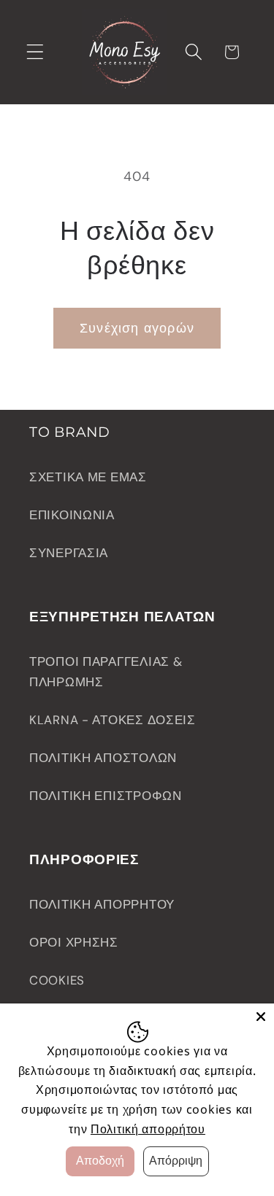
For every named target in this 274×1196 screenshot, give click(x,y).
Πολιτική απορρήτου (148, 1129)
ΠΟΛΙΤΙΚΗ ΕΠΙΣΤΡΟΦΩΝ (105, 796)
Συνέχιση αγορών (137, 328)
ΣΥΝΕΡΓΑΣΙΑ (68, 553)
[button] (35, 52)
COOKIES (57, 980)
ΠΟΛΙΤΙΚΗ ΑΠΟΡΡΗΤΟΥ (102, 904)
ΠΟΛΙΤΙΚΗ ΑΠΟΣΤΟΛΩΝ (103, 758)
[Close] (261, 1016)
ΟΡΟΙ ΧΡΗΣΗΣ (73, 942)
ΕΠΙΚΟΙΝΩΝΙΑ (72, 515)
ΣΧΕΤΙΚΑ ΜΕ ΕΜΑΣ (88, 477)
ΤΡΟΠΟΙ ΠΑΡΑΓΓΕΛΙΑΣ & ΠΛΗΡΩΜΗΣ (105, 671)
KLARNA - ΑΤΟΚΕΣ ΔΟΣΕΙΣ (112, 720)
